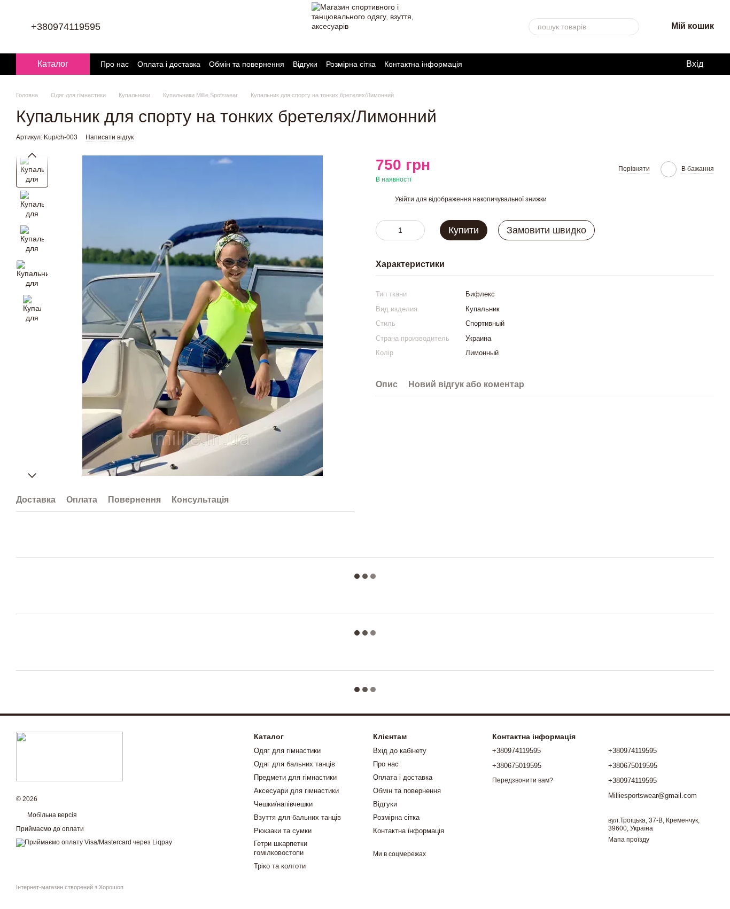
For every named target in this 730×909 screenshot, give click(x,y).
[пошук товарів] (630, 26)
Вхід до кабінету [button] (399, 751)
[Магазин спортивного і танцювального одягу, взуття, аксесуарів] (69, 756)
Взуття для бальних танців (297, 817)
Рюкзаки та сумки (283, 831)
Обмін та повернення (246, 64)
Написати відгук (110, 137)
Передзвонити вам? (522, 780)
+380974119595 (65, 27)
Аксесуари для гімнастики (296, 791)
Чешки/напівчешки (283, 804)
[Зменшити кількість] (383, 230)
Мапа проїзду (628, 839)
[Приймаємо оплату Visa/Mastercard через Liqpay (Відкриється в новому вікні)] (94, 842)
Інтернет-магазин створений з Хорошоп (69, 887)
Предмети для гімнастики (295, 777)
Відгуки (305, 64)
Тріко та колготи (280, 866)
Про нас (114, 64)
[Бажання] (633, 64)
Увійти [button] (404, 199)
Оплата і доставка (168, 64)
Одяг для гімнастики (287, 751)
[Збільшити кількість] (416, 230)
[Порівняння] (655, 64)
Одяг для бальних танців (294, 764)
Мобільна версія (51, 815)
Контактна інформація (423, 64)
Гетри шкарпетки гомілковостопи (280, 848)
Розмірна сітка (351, 64)
